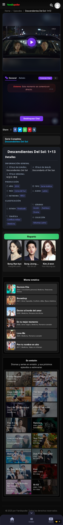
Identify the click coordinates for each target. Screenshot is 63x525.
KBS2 (22, 195)
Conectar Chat (45, 78)
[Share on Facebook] (15, 129)
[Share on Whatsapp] (25, 129)
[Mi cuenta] (57, 5)
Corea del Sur (20, 191)
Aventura (45, 208)
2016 (17, 186)
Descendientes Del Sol (16, 141)
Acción (36, 208)
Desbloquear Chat (31, 119)
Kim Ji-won (48, 263)
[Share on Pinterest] (30, 129)
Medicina (11, 223)
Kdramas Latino (39, 222)
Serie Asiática (46, 186)
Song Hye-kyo (14, 263)
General (13, 78)
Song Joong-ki (31, 263)
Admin (22, 78)
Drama (36, 212)
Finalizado (21, 208)
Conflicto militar (13, 219)
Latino (44, 191)
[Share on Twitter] (20, 129)
